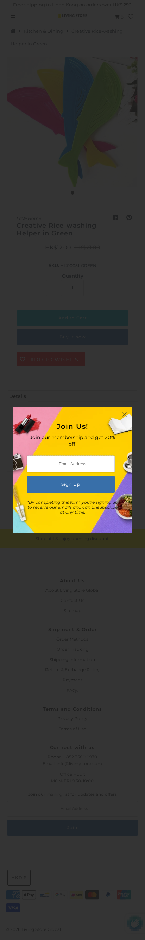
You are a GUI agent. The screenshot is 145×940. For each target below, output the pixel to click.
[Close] (124, 414)
